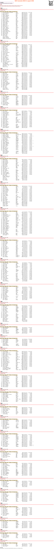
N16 (2, 6)
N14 (0, 6)
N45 (12, 6)
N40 (10, 6)
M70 (20, 5)
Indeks (4, 10)
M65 (18, 5)
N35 (9, 6)
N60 (16, 6)
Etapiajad (1, 10)
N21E (1, 4)
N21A (7, 6)
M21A (7, 5)
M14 (1, 5)
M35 (9, 5)
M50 (14, 5)
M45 (12, 5)
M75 (22, 5)
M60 (17, 5)
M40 (10, 5)
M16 (2, 5)
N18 (4, 6)
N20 (5, 6)
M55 (15, 5)
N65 (18, 6)
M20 (5, 5)
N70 (19, 6)
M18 (4, 5)
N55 (15, 6)
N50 (13, 6)
